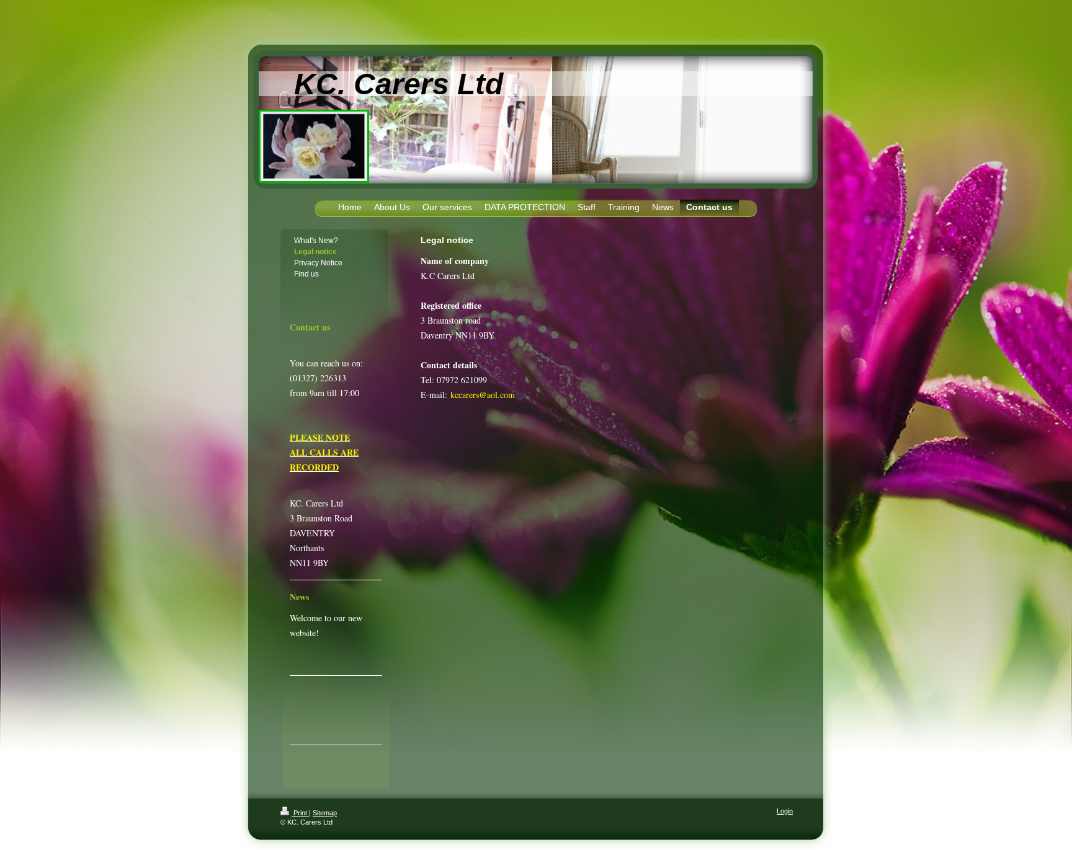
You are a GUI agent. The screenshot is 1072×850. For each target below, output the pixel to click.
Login (785, 811)
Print (300, 813)
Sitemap (325, 813)
